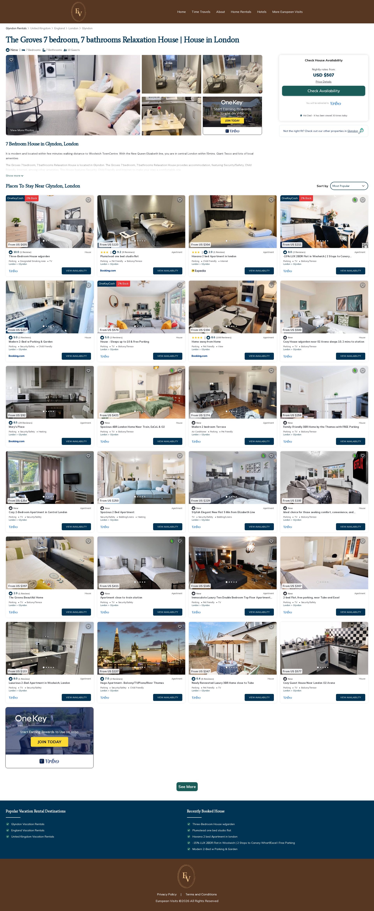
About (220, 12)
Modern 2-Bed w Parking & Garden (31, 341)
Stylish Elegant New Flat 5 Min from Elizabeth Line (223, 512)
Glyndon (87, 28)
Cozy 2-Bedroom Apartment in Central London (38, 512)
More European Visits (287, 12)
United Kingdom (40, 28)
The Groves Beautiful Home (26, 597)
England (59, 28)
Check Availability (324, 90)
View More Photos (22, 130)
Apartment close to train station (121, 597)
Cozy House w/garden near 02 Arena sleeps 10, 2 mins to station (323, 341)
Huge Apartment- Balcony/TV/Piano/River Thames (132, 682)
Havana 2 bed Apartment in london (214, 256)
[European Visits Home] (79, 11)
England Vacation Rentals (27, 830)
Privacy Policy (167, 894)
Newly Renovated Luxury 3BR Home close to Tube (223, 682)
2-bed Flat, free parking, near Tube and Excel (311, 597)
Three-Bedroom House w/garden (29, 256)
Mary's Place (17, 426)
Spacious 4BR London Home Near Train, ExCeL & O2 (132, 426)
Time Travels (201, 12)
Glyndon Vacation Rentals (27, 824)
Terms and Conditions (201, 894)
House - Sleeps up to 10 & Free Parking (124, 341)
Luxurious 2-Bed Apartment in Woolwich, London (39, 682)
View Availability (76, 270)
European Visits (167, 901)
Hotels (261, 12)
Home (181, 12)
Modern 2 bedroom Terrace (209, 426)
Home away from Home (206, 341)
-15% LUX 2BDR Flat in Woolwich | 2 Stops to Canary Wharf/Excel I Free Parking (243, 843)
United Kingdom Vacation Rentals (32, 836)
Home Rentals (241, 12)
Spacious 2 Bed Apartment (117, 512)
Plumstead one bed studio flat (119, 256)
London (73, 28)
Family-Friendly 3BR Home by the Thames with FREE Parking (321, 426)
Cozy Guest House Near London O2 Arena (309, 682)
